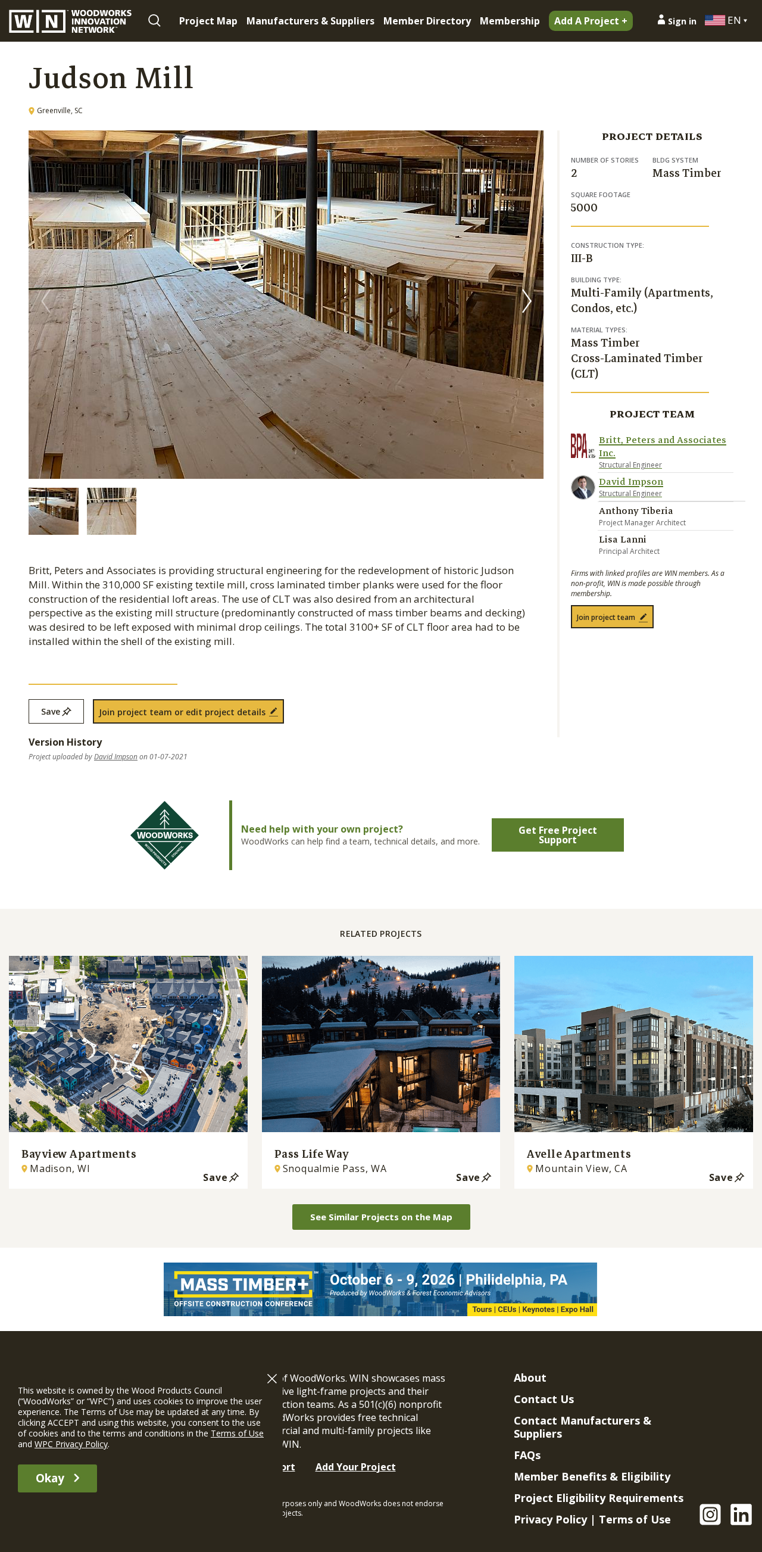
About (530, 1377)
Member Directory (427, 20)
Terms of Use (635, 1519)
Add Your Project (356, 1466)
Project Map (208, 20)
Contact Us (544, 1399)
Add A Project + (590, 20)
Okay (50, 1478)
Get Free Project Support (558, 835)
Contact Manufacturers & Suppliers (582, 1427)
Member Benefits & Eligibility (592, 1476)
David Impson (116, 757)
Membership (510, 20)
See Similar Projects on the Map (381, 1217)
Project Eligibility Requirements (598, 1498)
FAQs (527, 1455)
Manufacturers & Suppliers (310, 20)
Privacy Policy (550, 1519)
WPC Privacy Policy (71, 1444)
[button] (527, 301)
